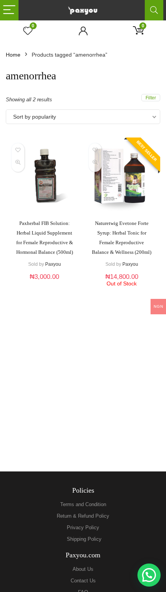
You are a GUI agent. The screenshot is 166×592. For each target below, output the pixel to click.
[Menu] (9, 10)
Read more (122, 293)
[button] (149, 575)
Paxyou (53, 264)
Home (13, 55)
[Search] (154, 10)
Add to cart (44, 284)
